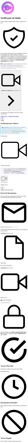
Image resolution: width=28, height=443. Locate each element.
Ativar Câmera (4, 182)
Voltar (2, 120)
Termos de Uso (4, 116)
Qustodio (14, 68)
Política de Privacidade (13, 116)
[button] (14, 249)
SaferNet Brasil (9, 68)
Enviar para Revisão (5, 302)
